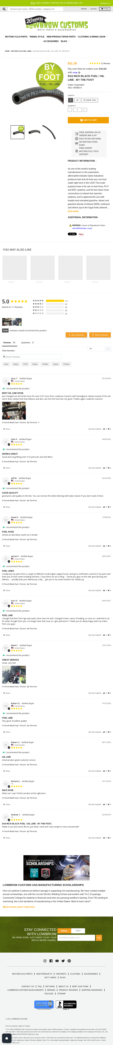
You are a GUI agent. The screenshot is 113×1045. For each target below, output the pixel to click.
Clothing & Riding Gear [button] (92, 37)
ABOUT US (63, 986)
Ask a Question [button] (77, 335)
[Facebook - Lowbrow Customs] (51, 961)
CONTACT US (27, 986)
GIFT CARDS (50, 977)
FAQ (40, 986)
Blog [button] (64, 41)
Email (64, 931)
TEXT (78, 931)
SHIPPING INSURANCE (92, 990)
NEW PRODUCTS (44, 974)
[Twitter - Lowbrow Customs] (63, 961)
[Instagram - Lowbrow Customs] (45, 961)
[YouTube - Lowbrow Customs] (57, 961)
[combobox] (35, 9)
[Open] (6, 1038)
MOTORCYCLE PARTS (22, 974)
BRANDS (51, 990)
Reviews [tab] (7, 342)
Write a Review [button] (101, 335)
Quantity (72, 106)
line (6, 364)
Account (93, 9)
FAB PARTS (61, 974)
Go (99, 938)
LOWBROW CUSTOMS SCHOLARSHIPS (25, 990)
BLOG (62, 977)
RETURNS (50, 986)
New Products (55, 37)
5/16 (25, 364)
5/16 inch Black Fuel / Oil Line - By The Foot (19, 422)
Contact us (105, 3)
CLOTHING (75, 974)
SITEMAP (61, 994)
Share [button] (7, 429)
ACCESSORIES (91, 974)
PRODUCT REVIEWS (68, 990)
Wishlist (84, 9)
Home (7, 51)
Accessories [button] (51, 41)
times (66, 364)
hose (35, 364)
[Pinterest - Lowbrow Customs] (69, 961)
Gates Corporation (76, 85)
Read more (73, 211)
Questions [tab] (25, 342)
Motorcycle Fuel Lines (21, 51)
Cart (106, 9)
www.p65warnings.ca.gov (82, 228)
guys (15, 364)
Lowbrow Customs (19, 1019)
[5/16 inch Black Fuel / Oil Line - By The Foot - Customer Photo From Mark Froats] (17, 322)
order (45, 364)
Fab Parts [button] (70, 37)
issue (55, 364)
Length (71, 95)
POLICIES (49, 994)
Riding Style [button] (37, 37)
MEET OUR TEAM (80, 986)
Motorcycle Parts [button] (16, 37)
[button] (104, 429)
